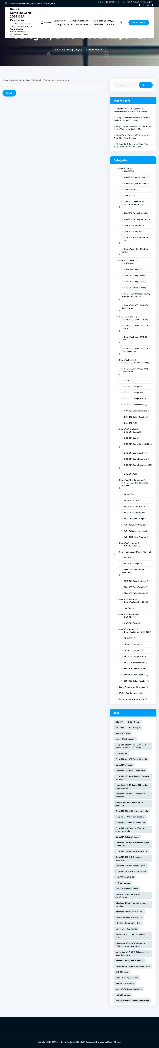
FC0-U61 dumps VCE (133, 512)
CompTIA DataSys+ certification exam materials (130, 829)
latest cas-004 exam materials (129, 911)
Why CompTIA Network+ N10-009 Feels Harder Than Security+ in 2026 (133, 127)
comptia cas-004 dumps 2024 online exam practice (132, 786)
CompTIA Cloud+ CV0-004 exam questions (135, 349)
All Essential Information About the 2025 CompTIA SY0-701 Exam (131, 145)
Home (57, 49)
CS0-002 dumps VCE (133, 398)
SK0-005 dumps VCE (133, 656)
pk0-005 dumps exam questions (133, 570)
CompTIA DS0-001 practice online (131, 865)
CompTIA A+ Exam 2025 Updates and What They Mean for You (132, 136)
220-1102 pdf (134, 727)
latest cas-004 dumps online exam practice (131, 904)
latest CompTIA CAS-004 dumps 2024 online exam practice (130, 944)
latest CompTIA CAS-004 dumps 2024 (130, 936)
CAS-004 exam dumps (134, 287)
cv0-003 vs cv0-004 (125, 877)
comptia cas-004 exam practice (130, 816)
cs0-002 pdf (130, 423)
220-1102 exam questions (135, 219)
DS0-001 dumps (131, 432)
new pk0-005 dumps (125, 983)
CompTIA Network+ (80, 20)
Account (47, 22)
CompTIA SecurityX (104, 20)
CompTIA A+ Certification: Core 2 (135, 250)
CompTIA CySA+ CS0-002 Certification (135, 370)
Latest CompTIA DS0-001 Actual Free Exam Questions (133, 953)
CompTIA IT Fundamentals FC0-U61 (135, 484)
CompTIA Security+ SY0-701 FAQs (131, 871)
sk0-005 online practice (135, 681)
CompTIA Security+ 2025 (135, 602)
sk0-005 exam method (134, 668)
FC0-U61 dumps (131, 500)
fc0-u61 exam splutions (135, 531)
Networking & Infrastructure (131, 699)
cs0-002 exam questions (135, 410)
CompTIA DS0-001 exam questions (131, 851)
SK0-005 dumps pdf (133, 650)
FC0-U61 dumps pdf (133, 506)
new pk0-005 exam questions (129, 989)
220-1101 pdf (130, 189)
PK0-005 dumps (131, 563)
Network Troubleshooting (127, 977)
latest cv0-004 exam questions (130, 960)
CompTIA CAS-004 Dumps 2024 (130, 770)
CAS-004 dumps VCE (134, 281)
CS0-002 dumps (131, 386)
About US (98, 24)
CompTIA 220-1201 (132, 225)
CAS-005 (128, 617)
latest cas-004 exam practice (129, 917)
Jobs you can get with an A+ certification (128, 895)
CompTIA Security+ (128, 599)
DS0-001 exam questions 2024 (138, 465)
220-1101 (128, 171)
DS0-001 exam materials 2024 (138, 444)
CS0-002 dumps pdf (133, 392)
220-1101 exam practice (134, 177)
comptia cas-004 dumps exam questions (129, 804)
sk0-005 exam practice (134, 674)
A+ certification (123, 733)
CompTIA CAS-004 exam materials (132, 811)
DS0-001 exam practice (135, 453)
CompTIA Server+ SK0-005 (136, 632)
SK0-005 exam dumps (134, 662)
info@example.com (110, 2)
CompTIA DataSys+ (128, 429)
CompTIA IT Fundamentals (131, 480)
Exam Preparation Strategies (132, 687)
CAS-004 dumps (131, 269)
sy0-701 (127, 608)
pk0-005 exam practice (135, 587)
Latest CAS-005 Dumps (126, 929)
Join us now (48, 3)
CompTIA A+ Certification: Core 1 (135, 238)
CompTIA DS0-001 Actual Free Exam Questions (132, 844)
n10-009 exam (131, 545)
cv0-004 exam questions (127, 888)
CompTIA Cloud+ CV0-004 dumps (135, 327)
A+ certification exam (125, 739)
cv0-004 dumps (123, 883)
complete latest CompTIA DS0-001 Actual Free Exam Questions (131, 746)
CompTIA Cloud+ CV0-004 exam (135, 338)
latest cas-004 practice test (128, 923)
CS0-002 (128, 380)
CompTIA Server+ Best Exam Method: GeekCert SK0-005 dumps (132, 118)
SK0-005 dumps (131, 644)
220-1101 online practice (135, 183)
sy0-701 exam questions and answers (132, 1000)
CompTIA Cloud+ (64, 24)
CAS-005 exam (131, 623)
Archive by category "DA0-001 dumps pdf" (83, 49)
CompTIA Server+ (127, 629)
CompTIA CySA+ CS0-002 (136, 362)
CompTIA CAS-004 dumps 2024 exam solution (133, 777)
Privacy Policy (83, 24)
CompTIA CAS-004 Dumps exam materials (130, 795)
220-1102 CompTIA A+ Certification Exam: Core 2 (134, 203)
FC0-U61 (128, 494)
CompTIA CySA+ (126, 360)
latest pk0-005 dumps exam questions (133, 966)
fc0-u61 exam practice (134, 525)
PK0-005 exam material (135, 581)
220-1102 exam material (135, 213)
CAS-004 (128, 263)
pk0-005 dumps (123, 995)
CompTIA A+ (60, 20)
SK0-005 (128, 638)
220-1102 (128, 195)
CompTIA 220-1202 (133, 231)
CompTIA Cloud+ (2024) (135, 319)
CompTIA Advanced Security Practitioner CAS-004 (136, 295)
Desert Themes (114, 1042)
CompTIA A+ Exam (124, 765)
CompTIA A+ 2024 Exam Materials (131, 759)
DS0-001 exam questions (135, 459)
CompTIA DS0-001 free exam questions (129, 858)
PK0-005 (128, 557)
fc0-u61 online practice (135, 537)
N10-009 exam (122, 972)
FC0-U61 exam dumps (134, 518)
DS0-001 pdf (130, 474)
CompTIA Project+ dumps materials (135, 552)
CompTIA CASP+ (126, 260)
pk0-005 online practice (135, 593)
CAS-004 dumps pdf (133, 275)
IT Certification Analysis (130, 693)
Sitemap (111, 24)
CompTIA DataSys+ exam (127, 837)
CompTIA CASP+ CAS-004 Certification (135, 306)
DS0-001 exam (131, 438)
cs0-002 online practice (135, 417)
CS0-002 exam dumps (134, 404)
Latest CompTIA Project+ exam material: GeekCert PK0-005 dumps (130, 110)
